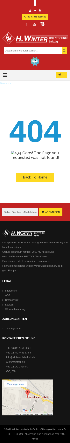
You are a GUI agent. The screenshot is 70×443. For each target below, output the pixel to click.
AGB (7, 295)
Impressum (11, 290)
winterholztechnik (15, 362)
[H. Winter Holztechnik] (23, 233)
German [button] (5, 83)
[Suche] (64, 50)
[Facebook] (26, 24)
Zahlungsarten (13, 328)
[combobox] (35, 50)
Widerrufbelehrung (15, 309)
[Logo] (35, 39)
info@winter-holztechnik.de (20, 357)
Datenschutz (11, 300)
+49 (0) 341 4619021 (36, 17)
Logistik (9, 304)
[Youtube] (34, 24)
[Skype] (42, 24)
